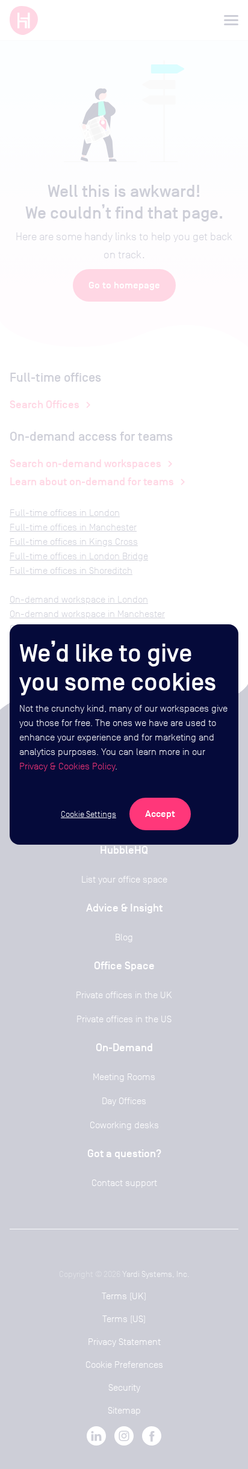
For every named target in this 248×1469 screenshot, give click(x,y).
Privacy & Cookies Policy (67, 766)
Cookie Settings (88, 814)
